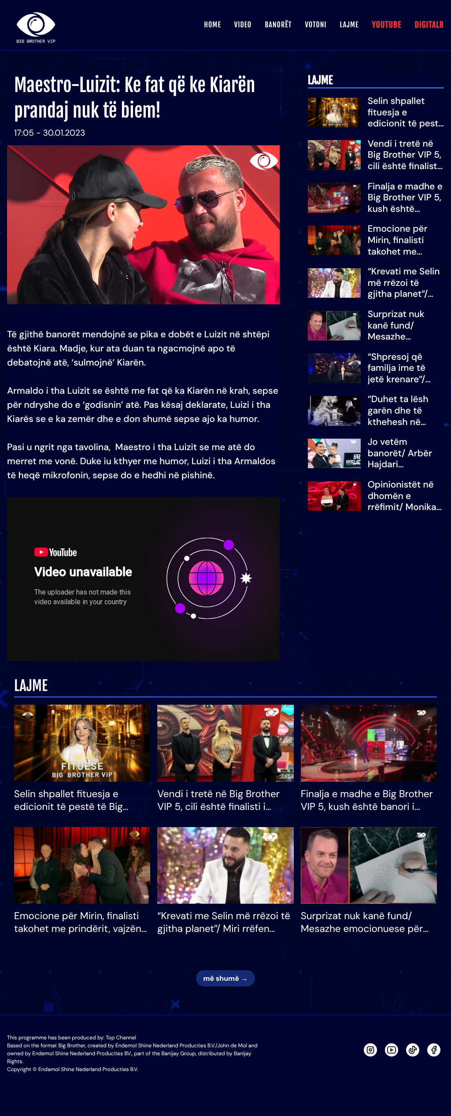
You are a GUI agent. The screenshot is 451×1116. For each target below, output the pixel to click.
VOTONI (315, 24)
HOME (212, 24)
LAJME (349, 24)
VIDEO (242, 24)
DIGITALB (429, 25)
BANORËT (278, 24)
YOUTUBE (386, 25)
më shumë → (225, 978)
